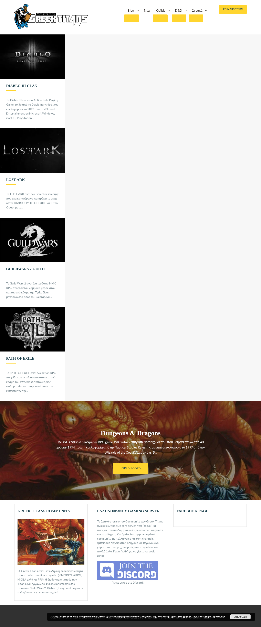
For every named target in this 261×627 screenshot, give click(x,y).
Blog (130, 10)
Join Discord (233, 9)
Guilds (160, 10)
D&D (178, 10)
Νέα (147, 10)
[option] (32, 81)
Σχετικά (197, 10)
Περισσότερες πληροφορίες (209, 616)
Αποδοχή (240, 617)
